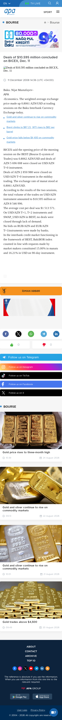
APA (6, 94)
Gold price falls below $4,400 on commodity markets (30, 139)
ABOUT (31, 646)
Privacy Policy (38, 710)
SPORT (48, 12)
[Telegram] (36, 668)
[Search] (49, 3)
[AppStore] (42, 697)
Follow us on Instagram (21, 367)
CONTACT (31, 651)
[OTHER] (57, 12)
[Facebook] (15, 668)
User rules (22, 710)
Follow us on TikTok (19, 375)
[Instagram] (20, 668)
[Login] (57, 3)
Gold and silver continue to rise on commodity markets (31, 119)
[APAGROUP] (31, 688)
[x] (25, 668)
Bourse (54, 22)
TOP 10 (31, 660)
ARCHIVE (31, 655)
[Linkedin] (42, 668)
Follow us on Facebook (21, 384)
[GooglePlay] (20, 697)
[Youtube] (31, 668)
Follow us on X (16, 393)
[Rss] (47, 668)
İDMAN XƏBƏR (31, 291)
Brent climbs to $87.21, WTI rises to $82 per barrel (31, 129)
